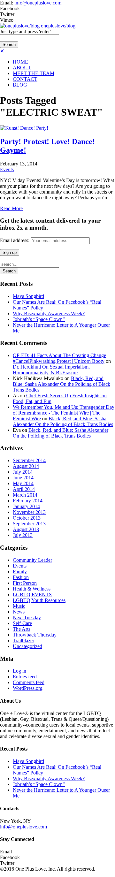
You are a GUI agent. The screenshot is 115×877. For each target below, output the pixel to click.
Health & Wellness (31, 588)
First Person (25, 583)
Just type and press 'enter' (25, 31)
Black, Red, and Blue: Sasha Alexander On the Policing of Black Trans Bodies (61, 384)
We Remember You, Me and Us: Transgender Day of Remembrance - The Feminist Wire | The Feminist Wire (63, 412)
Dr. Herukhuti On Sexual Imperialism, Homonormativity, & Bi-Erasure (51, 369)
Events (7, 169)
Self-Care (22, 623)
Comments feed (28, 682)
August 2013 (26, 529)
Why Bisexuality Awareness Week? (49, 313)
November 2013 (29, 512)
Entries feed (25, 676)
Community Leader (32, 560)
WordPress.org (27, 688)
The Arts (21, 629)
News (19, 611)
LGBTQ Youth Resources (39, 600)
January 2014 (26, 506)
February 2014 (27, 500)
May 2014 (23, 483)
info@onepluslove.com (37, 2)
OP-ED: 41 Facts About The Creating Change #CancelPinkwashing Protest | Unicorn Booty (59, 358)
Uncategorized (27, 646)
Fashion (21, 577)
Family (20, 571)
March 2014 (25, 495)
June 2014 (23, 477)
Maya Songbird (28, 296)
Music (19, 606)
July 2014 (23, 472)
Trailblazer (23, 640)
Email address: (15, 240)
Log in (19, 671)
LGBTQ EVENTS (32, 594)
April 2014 (24, 489)
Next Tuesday (27, 617)
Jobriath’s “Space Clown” (39, 319)
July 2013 (23, 535)
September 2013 (29, 523)
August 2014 (26, 466)
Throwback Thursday (35, 634)
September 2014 (29, 460)
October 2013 (27, 518)
